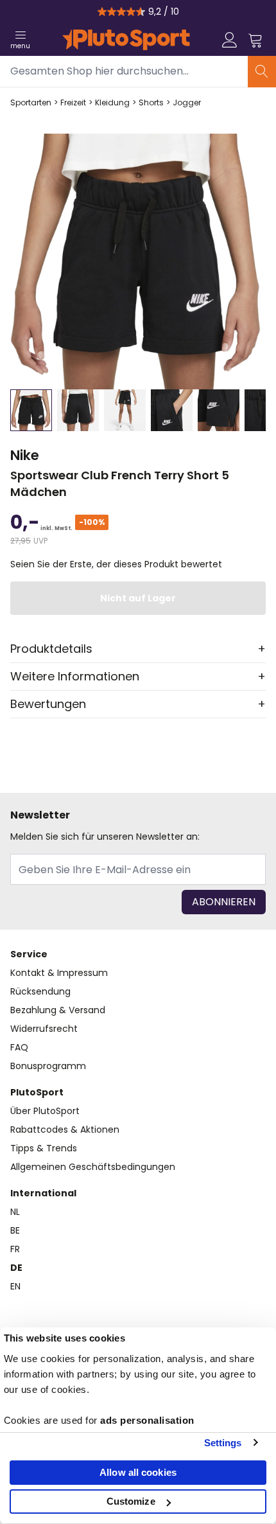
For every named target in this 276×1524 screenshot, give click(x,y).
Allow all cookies (138, 1472)
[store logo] (126, 40)
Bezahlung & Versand (57, 1010)
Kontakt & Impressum (59, 972)
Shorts (151, 103)
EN (15, 1286)
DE (16, 1267)
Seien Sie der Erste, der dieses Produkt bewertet (116, 564)
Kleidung (112, 103)
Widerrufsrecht (44, 1028)
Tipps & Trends (43, 1148)
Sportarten (30, 103)
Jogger (187, 103)
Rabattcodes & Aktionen (64, 1129)
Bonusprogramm (48, 1065)
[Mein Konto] (229, 40)
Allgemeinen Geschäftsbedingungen (92, 1166)
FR (15, 1249)
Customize (131, 1501)
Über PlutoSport (45, 1110)
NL (15, 1211)
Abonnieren (223, 901)
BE (15, 1230)
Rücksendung (40, 991)
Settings (223, 1442)
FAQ (19, 1047)
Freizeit (73, 103)
